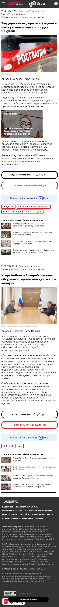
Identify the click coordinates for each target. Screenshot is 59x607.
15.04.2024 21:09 (8, 11)
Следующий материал (28, 599)
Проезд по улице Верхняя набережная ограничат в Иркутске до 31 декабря (29, 225)
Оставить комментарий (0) (30, 185)
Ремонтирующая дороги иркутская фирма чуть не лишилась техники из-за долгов (33, 251)
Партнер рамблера (25, 593)
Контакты (8, 507)
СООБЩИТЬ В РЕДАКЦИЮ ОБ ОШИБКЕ (22, 518)
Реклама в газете (12, 510)
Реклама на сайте (27, 507)
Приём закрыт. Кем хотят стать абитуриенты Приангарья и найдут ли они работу (32, 486)
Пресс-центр (9, 514)
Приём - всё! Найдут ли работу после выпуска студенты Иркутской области (33, 477)
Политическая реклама (38, 510)
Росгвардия (7, 74)
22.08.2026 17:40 (9, 266)
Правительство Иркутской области (19, 326)
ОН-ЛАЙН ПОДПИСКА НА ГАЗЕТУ (36, 514)
